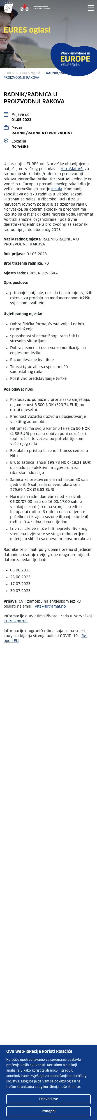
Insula (56, 189)
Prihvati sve (48, 1099)
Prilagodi (48, 1111)
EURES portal (16, 621)
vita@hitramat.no (50, 606)
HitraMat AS (72, 169)
